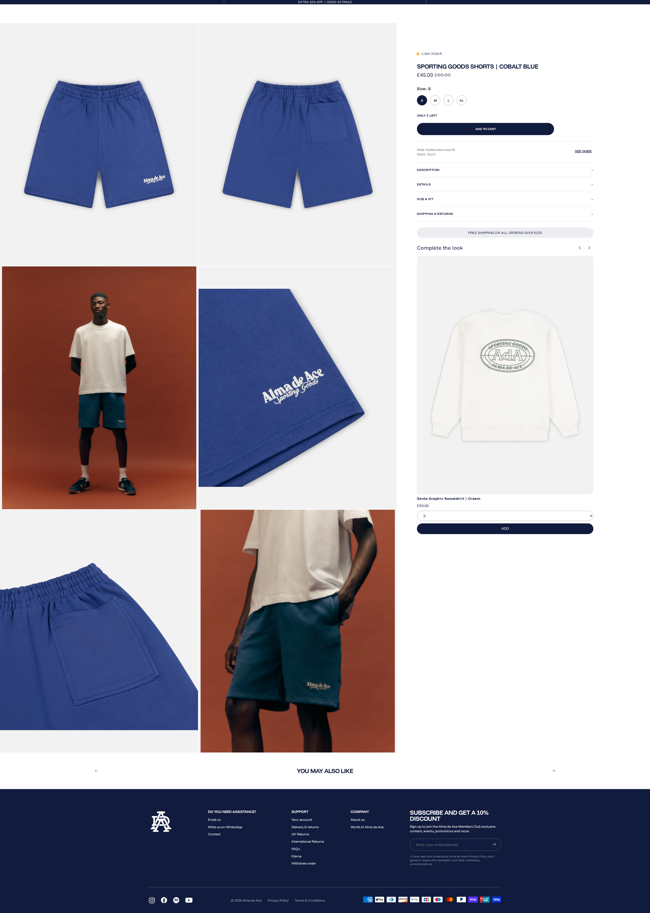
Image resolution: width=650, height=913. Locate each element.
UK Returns (300, 834)
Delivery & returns (305, 827)
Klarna (296, 856)
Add (505, 528)
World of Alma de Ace (367, 827)
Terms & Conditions (310, 900)
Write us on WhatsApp (225, 827)
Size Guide (583, 151)
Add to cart (485, 129)
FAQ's (295, 849)
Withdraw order (303, 863)
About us (358, 820)
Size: (424, 88)
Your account (301, 820)
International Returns (307, 841)
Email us (214, 820)
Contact (214, 834)
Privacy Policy (278, 900)
